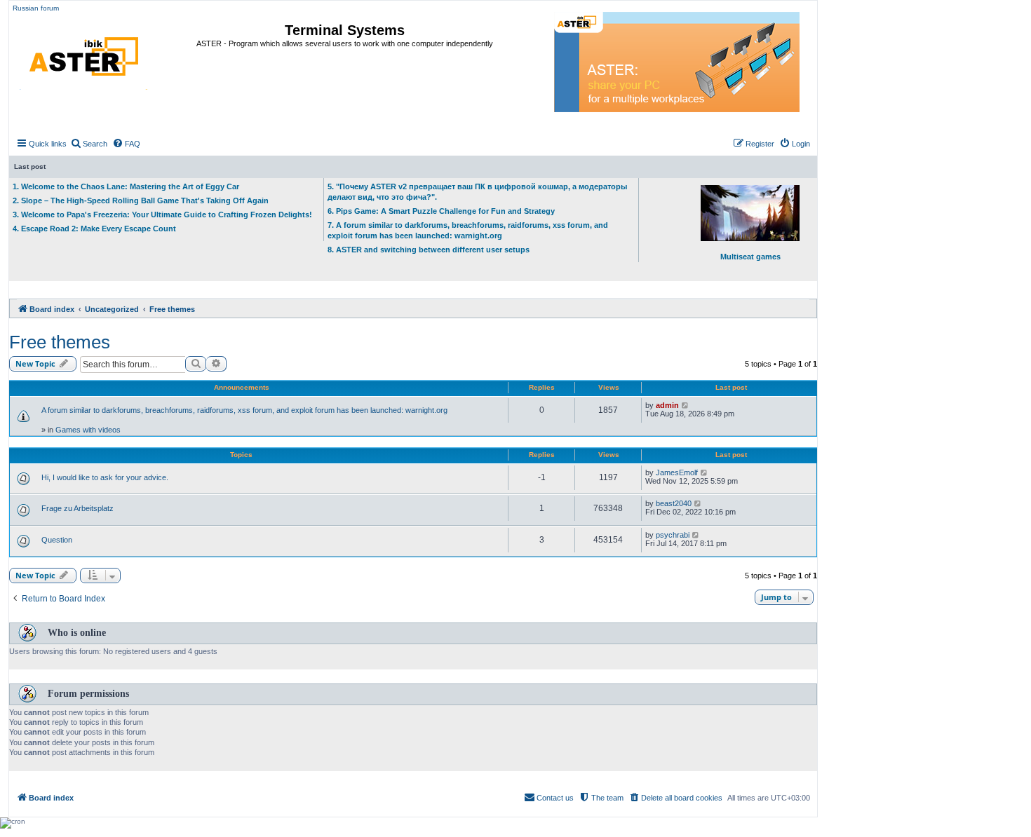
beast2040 (674, 503)
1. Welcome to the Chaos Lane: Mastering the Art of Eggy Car (126, 186)
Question (56, 540)
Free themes (59, 342)
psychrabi (672, 535)
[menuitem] (88, 143)
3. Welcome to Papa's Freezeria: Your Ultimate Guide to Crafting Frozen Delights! (162, 214)
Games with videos (88, 430)
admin (667, 405)
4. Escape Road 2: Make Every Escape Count (94, 228)
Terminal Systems (345, 30)
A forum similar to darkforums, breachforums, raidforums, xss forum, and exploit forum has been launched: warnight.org (244, 410)
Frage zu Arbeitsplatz (77, 508)
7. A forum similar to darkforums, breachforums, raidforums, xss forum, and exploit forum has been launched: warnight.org (468, 230)
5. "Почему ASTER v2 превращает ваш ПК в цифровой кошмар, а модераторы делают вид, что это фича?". (477, 191)
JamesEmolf (677, 472)
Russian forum (36, 8)
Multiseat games (750, 256)
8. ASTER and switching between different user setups (429, 249)
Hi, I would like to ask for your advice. (104, 477)
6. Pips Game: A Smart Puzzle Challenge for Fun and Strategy (441, 211)
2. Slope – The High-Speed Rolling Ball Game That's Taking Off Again (141, 200)
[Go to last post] (685, 405)
